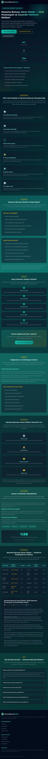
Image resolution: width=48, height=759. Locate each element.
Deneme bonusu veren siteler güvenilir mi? (24, 670)
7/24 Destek (3, 724)
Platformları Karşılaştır (9, 31)
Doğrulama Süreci (4, 730)
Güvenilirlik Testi (4, 737)
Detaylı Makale (4, 743)
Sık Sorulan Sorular (8, 36)
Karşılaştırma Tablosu (5, 741)
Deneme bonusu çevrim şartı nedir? (24, 687)
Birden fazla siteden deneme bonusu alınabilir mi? (24, 702)
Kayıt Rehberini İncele (25, 31)
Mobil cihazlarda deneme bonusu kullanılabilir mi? (24, 697)
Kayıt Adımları (4, 728)
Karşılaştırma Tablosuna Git (24, 342)
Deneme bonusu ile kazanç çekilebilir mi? (24, 692)
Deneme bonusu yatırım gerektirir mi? (24, 682)
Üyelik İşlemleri (4, 726)
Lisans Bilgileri (4, 739)
